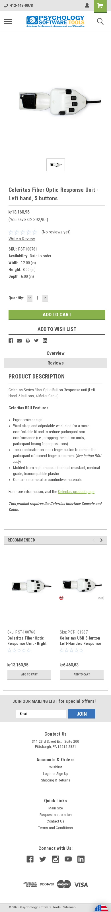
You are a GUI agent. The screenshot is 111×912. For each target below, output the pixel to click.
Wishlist (55, 767)
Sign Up (62, 774)
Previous (94, 540)
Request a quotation (56, 815)
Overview (56, 353)
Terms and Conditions (55, 828)
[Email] (19, 340)
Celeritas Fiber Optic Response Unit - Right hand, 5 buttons (26, 643)
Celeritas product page (76, 491)
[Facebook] (11, 340)
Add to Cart (29, 674)
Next (102, 540)
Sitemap (69, 907)
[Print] (28, 340)
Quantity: (16, 298)
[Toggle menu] (8, 21)
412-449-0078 (21, 5)
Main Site (55, 808)
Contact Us (55, 821)
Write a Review (22, 239)
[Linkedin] (45, 340)
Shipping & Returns (55, 780)
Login (47, 774)
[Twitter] (36, 340)
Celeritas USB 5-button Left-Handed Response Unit (80, 643)
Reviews (56, 363)
